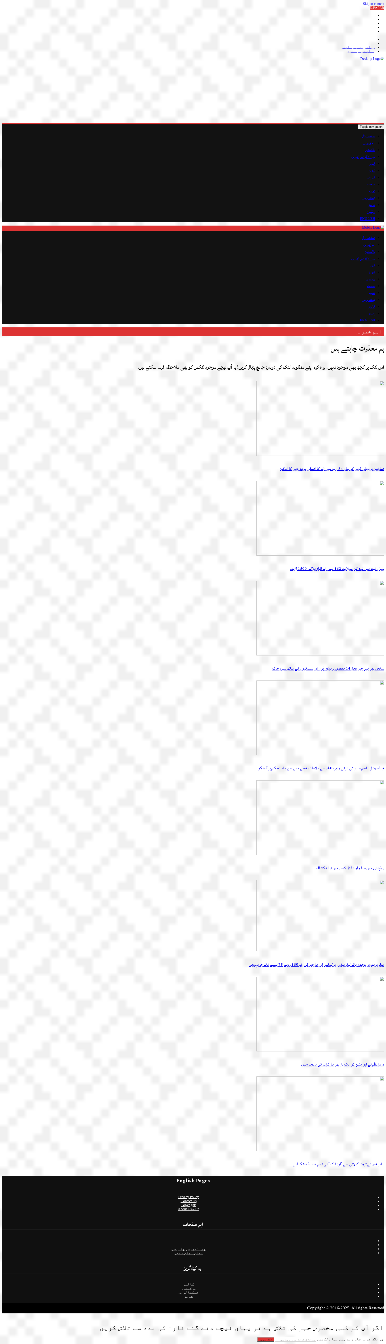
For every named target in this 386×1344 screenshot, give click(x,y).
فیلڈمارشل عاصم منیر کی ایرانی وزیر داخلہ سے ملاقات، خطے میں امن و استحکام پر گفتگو (321, 768)
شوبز (372, 170)
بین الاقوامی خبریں (363, 156)
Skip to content (373, 4)
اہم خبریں (369, 143)
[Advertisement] (250, 92)
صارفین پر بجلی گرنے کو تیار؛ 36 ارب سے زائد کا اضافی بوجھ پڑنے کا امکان (332, 469)
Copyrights (188, 1205)
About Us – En (188, 1209)
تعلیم (372, 191)
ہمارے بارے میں (361, 51)
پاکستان (370, 149)
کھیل (372, 163)
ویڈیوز (371, 211)
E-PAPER (377, 8)
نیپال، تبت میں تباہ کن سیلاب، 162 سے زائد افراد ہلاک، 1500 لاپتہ (337, 568)
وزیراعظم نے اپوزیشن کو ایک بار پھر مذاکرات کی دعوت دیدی (342, 1064)
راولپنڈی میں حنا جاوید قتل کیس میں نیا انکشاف (350, 868)
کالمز (372, 204)
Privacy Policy (188, 1197)
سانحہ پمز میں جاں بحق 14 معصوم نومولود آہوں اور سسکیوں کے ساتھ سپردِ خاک (328, 668)
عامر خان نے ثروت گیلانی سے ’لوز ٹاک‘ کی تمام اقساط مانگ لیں (338, 1164)
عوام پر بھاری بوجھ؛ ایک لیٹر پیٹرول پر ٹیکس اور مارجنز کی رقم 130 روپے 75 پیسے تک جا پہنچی (316, 964)
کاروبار (370, 177)
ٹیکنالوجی (368, 197)
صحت (371, 184)
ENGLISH (367, 218)
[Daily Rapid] (372, 59)
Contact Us (189, 1201)
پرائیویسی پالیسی (358, 47)
